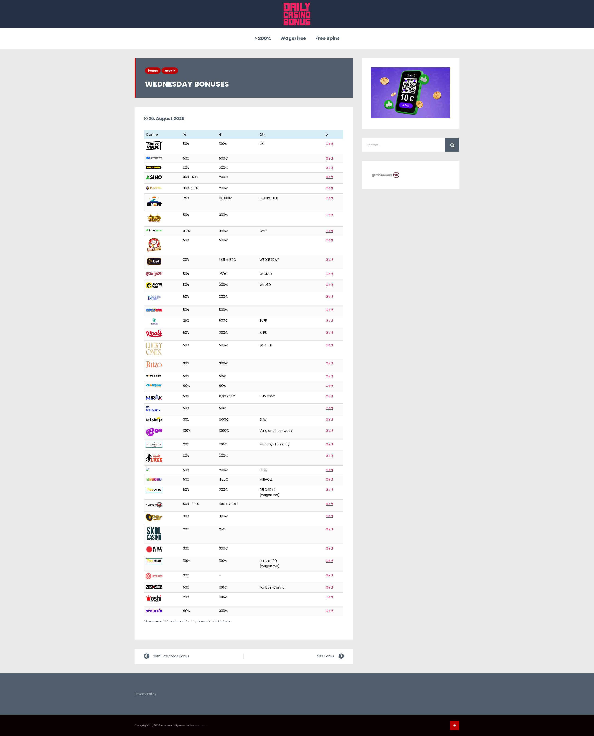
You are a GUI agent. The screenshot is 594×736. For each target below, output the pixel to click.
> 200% (263, 38)
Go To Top (454, 725)
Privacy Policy (145, 694)
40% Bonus (325, 656)
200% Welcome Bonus (171, 656)
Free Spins (327, 38)
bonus (153, 70)
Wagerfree (293, 38)
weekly (170, 70)
